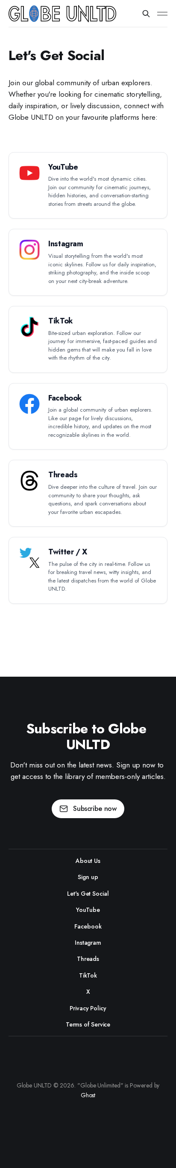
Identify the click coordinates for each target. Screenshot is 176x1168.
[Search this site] (146, 13)
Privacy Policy (88, 1008)
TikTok (88, 975)
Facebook (87, 926)
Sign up (88, 877)
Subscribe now (95, 808)
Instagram (88, 942)
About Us (88, 861)
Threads (88, 959)
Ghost (88, 1095)
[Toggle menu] (162, 13)
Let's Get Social (88, 893)
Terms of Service (88, 1024)
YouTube (88, 910)
